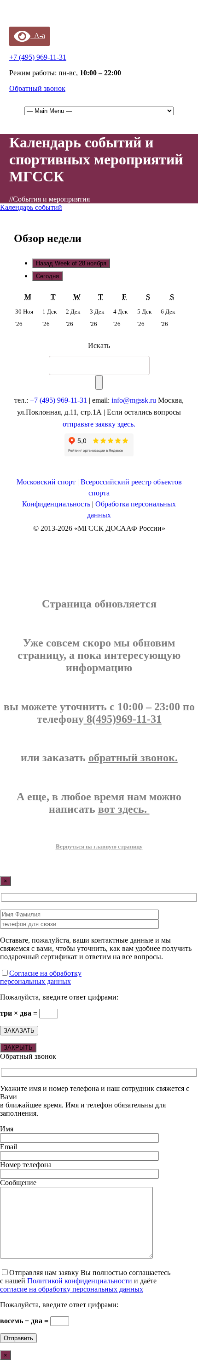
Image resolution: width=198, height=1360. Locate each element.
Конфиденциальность (56, 504)
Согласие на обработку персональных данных (41, 977)
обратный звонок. (133, 758)
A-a (37, 35)
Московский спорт (46, 482)
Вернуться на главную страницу (99, 846)
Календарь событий (31, 207)
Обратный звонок (37, 88)
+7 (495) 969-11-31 (58, 400)
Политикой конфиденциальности (79, 1281)
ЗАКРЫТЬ (18, 1047)
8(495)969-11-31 (124, 719)
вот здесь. (122, 809)
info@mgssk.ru (133, 400)
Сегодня (47, 276)
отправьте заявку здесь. (99, 424)
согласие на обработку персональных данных (71, 1289)
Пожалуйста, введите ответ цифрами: (59, 997)
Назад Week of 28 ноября (71, 263)
